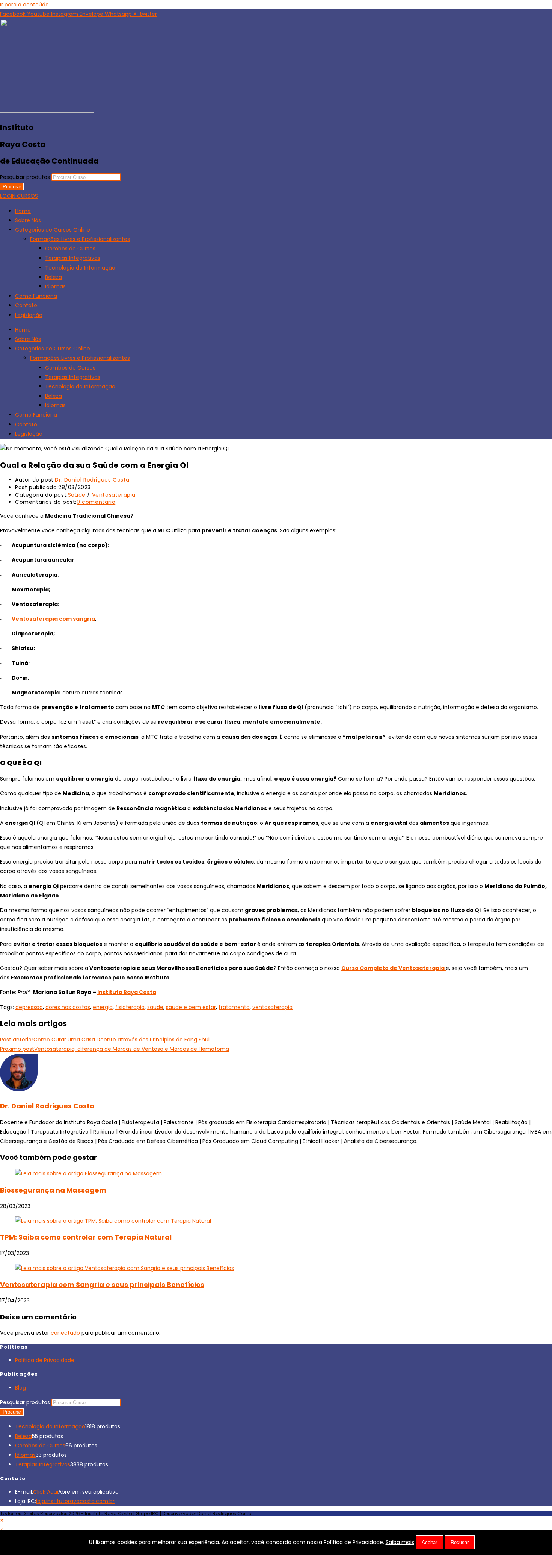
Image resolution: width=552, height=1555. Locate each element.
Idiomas (55, 286)
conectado (65, 1333)
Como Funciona (36, 296)
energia (103, 1007)
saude (155, 1007)
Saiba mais (400, 1542)
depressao (29, 1007)
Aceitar (429, 1542)
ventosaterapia (272, 1007)
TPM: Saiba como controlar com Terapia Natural (86, 1237)
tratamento (234, 1007)
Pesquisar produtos (25, 177)
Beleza (53, 277)
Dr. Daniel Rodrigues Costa (92, 479)
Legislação (28, 315)
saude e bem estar (191, 1007)
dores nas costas (67, 1007)
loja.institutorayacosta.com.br (75, 1501)
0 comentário (96, 502)
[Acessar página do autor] (19, 1089)
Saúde (77, 495)
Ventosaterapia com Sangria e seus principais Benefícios (102, 1284)
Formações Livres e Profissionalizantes (80, 239)
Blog (20, 1387)
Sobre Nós (28, 220)
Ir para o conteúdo (24, 4)
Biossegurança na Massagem (53, 1190)
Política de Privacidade (44, 1360)
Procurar (12, 186)
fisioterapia (130, 1007)
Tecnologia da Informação (80, 267)
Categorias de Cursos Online (52, 229)
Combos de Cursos (70, 248)
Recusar (460, 1542)
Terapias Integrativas (72, 258)
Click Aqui (45, 1492)
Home (23, 211)
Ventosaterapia (114, 495)
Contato (26, 305)
